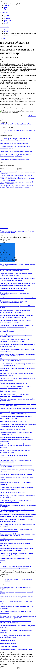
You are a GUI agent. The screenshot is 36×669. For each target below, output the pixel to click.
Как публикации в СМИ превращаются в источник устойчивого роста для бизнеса (17, 534)
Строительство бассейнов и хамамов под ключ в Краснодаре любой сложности (15, 501)
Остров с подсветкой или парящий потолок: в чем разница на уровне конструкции (16, 176)
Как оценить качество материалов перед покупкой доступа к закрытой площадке (16, 321)
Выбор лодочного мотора (8, 391)
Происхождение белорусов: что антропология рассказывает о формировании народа (14, 340)
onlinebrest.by (32, 116)
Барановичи (4, 12)
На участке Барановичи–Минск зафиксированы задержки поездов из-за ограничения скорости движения (16, 445)
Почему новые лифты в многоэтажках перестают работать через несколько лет (15, 621)
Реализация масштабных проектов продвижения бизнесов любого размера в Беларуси (16, 549)
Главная (6, 15)
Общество (7, 18)
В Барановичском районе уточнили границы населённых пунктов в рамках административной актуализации (16, 439)
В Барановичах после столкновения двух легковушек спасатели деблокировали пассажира (18, 425)
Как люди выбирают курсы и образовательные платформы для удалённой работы (14, 395)
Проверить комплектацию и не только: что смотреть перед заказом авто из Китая (16, 488)
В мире (6, 23)
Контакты (7, 5)
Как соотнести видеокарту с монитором (12, 492)
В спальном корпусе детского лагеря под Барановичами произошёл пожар (13, 301)
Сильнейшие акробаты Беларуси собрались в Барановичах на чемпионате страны (15, 289)
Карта (5, 9)
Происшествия (8, 20)
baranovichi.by (4, 27)
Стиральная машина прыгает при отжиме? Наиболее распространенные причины (16, 530)
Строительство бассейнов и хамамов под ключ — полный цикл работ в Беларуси (16, 554)
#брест (2, 119)
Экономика (7, 17)
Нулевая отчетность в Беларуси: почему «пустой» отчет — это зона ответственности (17, 364)
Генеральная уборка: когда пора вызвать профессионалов (18, 408)
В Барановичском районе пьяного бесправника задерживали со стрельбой (16, 417)
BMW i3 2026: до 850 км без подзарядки (12, 429)
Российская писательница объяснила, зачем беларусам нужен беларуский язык (14, 269)
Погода (6, 22)
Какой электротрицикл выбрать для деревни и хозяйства (18, 298)
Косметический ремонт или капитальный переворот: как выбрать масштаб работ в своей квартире (18, 412)
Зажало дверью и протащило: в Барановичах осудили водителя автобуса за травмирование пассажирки (18, 515)
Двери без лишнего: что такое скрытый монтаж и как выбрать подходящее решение (17, 510)
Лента (5, 7)
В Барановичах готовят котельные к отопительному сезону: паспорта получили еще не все (17, 279)
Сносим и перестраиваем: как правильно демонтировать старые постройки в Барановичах (18, 617)
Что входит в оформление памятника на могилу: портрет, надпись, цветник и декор (15, 387)
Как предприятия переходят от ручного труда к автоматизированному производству (15, 311)
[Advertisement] (18, 207)
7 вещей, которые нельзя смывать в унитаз (13, 383)
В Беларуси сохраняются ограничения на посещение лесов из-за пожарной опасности (17, 359)
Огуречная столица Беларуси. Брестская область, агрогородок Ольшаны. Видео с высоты (15, 139)
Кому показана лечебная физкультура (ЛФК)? (14, 421)
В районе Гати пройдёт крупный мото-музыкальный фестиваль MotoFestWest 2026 (17, 355)
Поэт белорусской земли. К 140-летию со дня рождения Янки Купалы (15, 636)
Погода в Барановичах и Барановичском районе (16, 649)
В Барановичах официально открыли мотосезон (16, 474)
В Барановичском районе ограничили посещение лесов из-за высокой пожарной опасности (16, 316)
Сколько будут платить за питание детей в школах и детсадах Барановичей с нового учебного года (16, 186)
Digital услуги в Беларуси (8, 646)
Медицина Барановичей (8, 643)
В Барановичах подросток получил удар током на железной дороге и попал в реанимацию (16, 326)
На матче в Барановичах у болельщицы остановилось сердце (13, 456)
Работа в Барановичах (7, 640)
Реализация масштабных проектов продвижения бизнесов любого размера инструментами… (15, 567)
